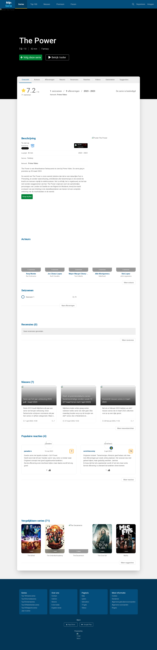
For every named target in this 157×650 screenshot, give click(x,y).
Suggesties (124, 80)
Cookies (114, 596)
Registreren (140, 4)
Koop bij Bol (27, 197)
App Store (71, 624)
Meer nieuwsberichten (125, 428)
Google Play (88, 624)
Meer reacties (128, 480)
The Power (37, 40)
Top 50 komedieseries (28, 599)
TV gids (84, 605)
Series (21, 4)
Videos (98, 80)
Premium (60, 4)
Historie (54, 602)
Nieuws (47, 4)
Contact (54, 596)
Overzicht (25, 80)
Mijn (8, 4)
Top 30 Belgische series (29, 608)
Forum (73, 4)
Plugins (114, 608)
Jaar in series (25, 611)
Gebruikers (85, 602)
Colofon (54, 599)
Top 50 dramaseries (28, 602)
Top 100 (33, 4)
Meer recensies (128, 340)
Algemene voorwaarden (120, 605)
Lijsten (84, 599)
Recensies (74, 80)
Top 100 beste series (28, 596)
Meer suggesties (127, 563)
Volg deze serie (32, 57)
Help (83, 596)
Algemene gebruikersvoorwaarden (123, 602)
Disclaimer (115, 599)
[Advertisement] (78, 113)
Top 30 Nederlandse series (30, 605)
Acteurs (37, 80)
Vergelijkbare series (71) (35, 520)
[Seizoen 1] (48, 297)
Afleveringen (49, 80)
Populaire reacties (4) (33, 436)
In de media (55, 605)
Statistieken (110, 80)
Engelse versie (56, 608)
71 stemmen (26, 95)
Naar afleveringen (68, 306)
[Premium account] (111, 448)
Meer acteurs (129, 283)
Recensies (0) (29, 324)
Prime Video (62, 95)
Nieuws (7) (27, 382)
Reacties (86, 80)
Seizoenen (27, 290)
